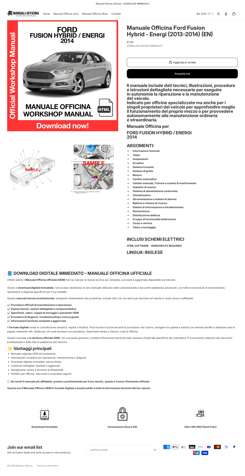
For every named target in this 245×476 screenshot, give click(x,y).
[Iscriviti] (154, 449)
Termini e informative (47, 465)
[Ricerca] (218, 14)
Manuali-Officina (23, 465)
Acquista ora (182, 73)
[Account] (226, 14)
